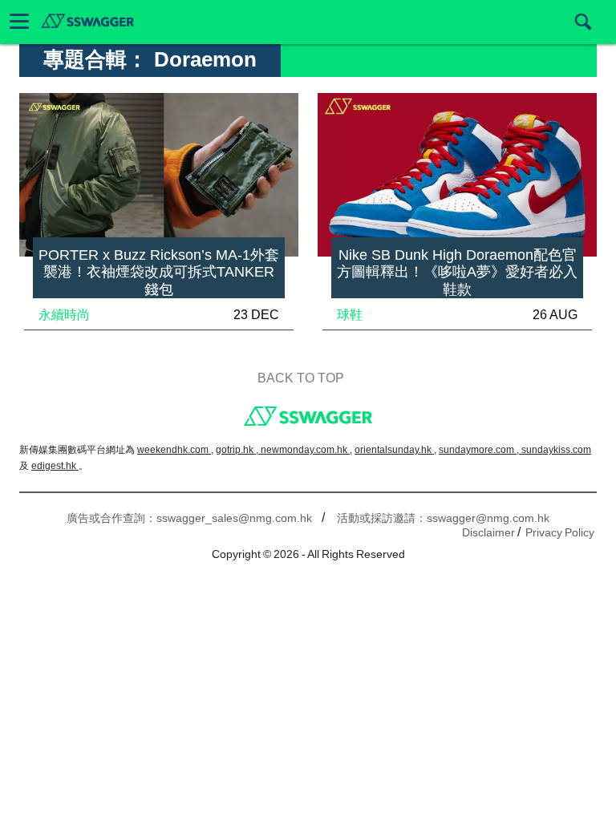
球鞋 (350, 315)
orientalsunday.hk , (395, 449)
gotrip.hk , (238, 449)
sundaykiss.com (556, 449)
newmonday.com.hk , (306, 449)
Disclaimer (488, 532)
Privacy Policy (559, 532)
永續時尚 (64, 315)
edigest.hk (55, 465)
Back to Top (300, 378)
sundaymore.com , (480, 449)
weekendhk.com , (175, 449)
